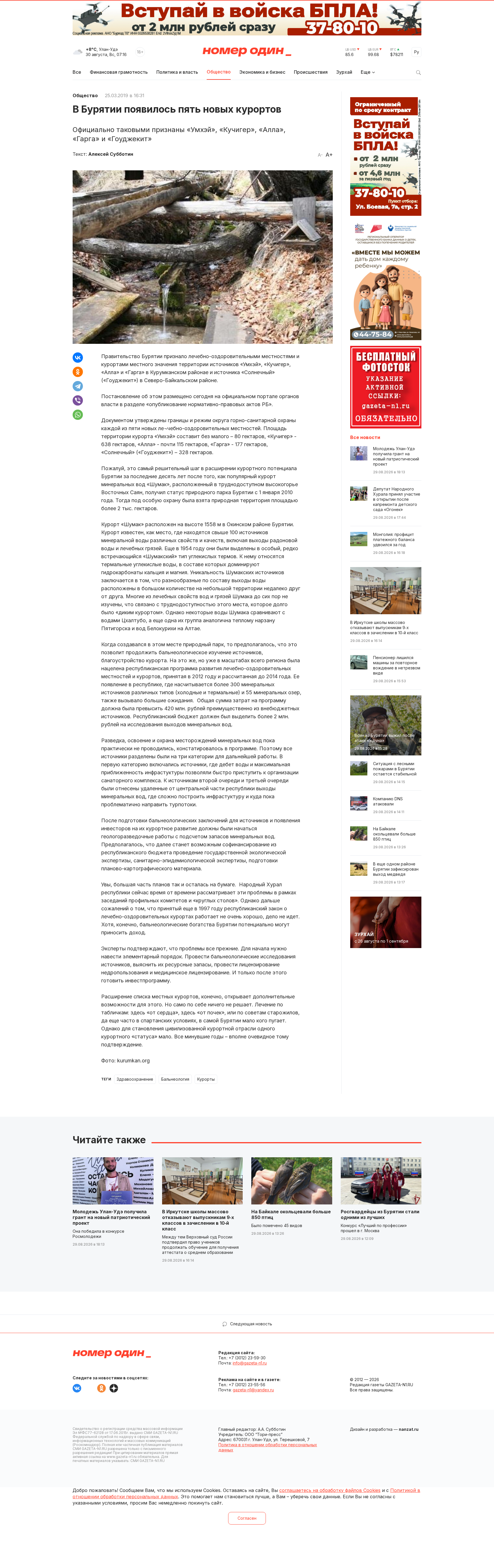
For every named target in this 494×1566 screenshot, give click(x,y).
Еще (365, 72)
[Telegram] (78, 386)
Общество (219, 72)
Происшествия (311, 72)
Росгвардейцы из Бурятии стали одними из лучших (380, 1214)
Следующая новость (251, 1323)
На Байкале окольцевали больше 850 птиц (291, 1214)
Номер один (247, 52)
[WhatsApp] (78, 415)
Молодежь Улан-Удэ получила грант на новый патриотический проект (111, 1217)
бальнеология (175, 1079)
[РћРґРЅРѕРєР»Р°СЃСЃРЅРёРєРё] (78, 372)
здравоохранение (135, 1079)
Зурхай (344, 72)
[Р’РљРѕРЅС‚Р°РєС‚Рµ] (78, 357)
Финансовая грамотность (119, 72)
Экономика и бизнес (262, 72)
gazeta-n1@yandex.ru (253, 1389)
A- (320, 155)
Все (77, 72)
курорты (206, 1079)
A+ (329, 154)
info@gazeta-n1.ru (250, 1362)
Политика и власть (177, 72)
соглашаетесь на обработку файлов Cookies (330, 1490)
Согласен (247, 1518)
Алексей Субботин (110, 154)
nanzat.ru (409, 1429)
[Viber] (78, 400)
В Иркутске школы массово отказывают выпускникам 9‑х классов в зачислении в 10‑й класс (198, 1220)
